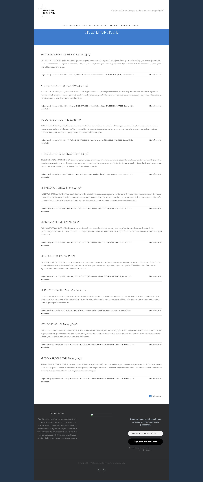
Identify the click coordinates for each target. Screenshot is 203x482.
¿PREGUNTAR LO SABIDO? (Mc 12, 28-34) (64, 153)
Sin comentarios (128, 75)
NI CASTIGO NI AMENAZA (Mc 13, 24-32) (64, 85)
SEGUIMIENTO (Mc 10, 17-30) (58, 256)
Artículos (72, 75)
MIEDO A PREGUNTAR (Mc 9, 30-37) (61, 358)
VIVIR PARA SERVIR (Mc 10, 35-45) (60, 221)
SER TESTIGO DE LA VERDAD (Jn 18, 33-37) (66, 54)
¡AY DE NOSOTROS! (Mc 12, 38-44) (61, 119)
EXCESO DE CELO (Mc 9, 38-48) (59, 324)
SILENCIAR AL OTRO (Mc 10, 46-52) (61, 187)
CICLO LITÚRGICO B (83, 75)
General (126, 106)
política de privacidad (155, 448)
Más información (155, 75)
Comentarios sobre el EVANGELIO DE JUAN (106, 75)
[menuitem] (64, 25)
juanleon (46, 75)
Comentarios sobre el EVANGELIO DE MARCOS (106, 106)
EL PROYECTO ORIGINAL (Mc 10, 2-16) (63, 290)
